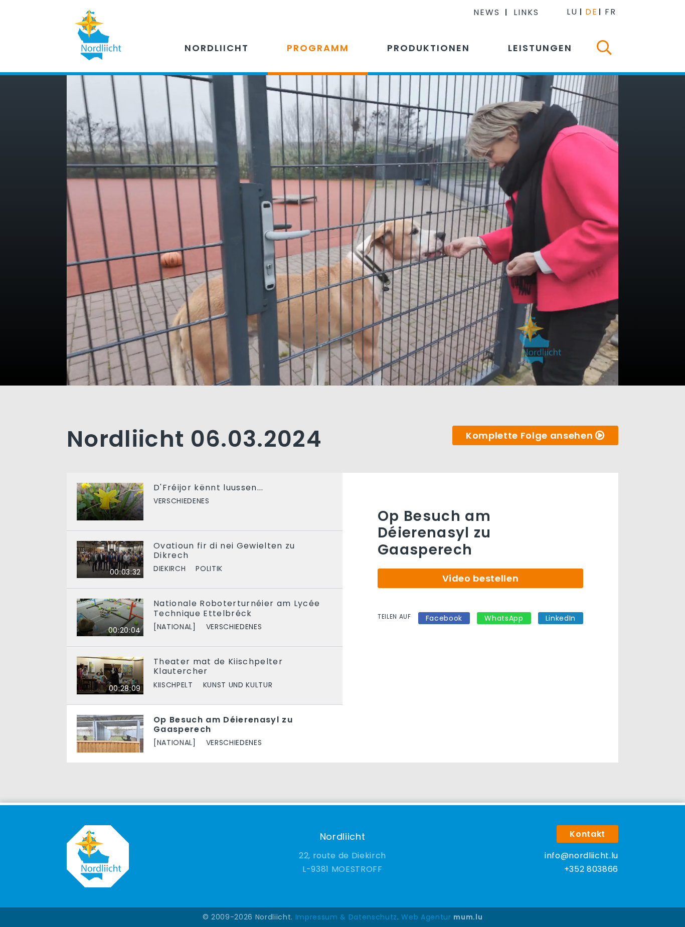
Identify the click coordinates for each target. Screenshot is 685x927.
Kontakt (587, 834)
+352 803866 (591, 869)
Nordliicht (217, 48)
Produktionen (428, 48)
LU (572, 12)
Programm (318, 48)
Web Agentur (426, 917)
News (486, 12)
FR (610, 12)
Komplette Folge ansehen (529, 435)
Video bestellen (480, 578)
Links (526, 12)
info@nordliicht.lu (581, 855)
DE (591, 12)
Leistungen (540, 48)
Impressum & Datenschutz (346, 917)
